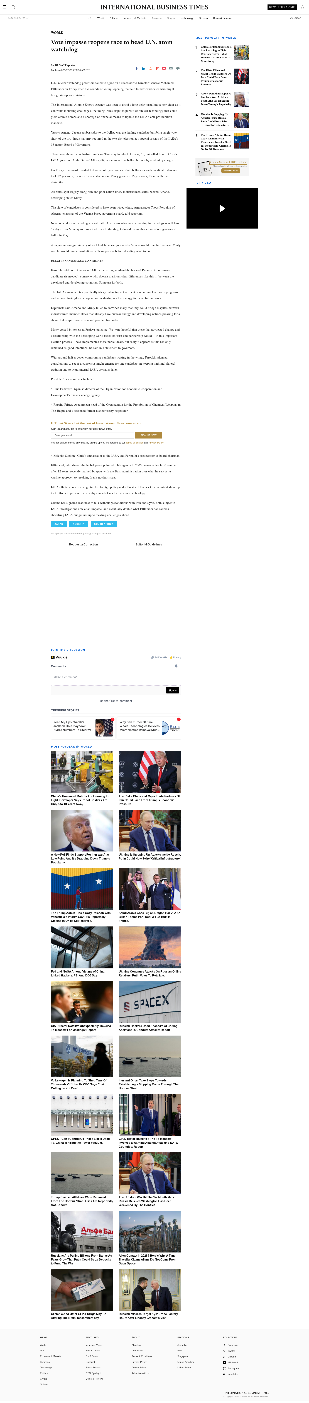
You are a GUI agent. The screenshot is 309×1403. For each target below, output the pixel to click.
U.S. (90, 18)
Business (156, 18)
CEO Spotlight (93, 1373)
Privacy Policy (156, 442)
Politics (113, 18)
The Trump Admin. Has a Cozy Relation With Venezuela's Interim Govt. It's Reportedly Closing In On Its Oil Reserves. (81, 916)
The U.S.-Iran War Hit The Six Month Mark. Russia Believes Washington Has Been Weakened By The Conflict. (147, 1201)
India (179, 1350)
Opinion (203, 18)
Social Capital (93, 1350)
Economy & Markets (134, 18)
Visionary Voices (94, 1345)
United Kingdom (185, 1362)
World (100, 18)
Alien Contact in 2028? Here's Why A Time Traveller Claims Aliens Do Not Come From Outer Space (147, 1259)
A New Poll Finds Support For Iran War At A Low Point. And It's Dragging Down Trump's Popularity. (80, 858)
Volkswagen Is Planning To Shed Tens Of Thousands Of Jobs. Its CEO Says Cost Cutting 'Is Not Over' (78, 1084)
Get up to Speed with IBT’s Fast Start (228, 162)
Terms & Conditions (142, 1356)
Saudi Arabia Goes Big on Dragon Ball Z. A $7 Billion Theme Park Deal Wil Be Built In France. (149, 916)
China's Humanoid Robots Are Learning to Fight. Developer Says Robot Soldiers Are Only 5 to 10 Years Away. (80, 800)
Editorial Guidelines (149, 544)
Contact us (137, 1350)
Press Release (93, 1367)
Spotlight (90, 1362)
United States (184, 1367)
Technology (186, 18)
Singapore (182, 1356)
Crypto (171, 18)
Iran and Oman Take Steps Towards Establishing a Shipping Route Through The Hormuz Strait (148, 1084)
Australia (182, 1345)
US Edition (295, 18)
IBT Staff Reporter (65, 65)
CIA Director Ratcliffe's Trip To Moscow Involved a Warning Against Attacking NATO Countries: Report (148, 1142)
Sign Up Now (231, 170)
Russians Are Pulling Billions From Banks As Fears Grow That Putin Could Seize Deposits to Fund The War (81, 1259)
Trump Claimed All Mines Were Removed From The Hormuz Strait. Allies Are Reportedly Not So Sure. (82, 1201)
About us (136, 1345)
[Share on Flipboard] (157, 68)
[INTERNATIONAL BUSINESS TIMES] (154, 7)
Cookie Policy (139, 1367)
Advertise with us (140, 1373)
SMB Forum (92, 1356)
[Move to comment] (178, 68)
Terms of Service (134, 442)
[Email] (171, 68)
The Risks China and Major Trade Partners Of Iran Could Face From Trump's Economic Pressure (149, 800)
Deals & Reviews (222, 18)
